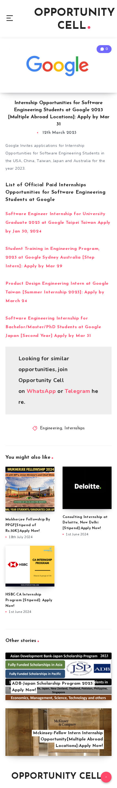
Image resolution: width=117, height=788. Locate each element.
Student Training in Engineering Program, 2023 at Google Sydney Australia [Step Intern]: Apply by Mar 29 (52, 257)
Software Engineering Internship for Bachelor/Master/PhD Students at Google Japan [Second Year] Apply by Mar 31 (53, 327)
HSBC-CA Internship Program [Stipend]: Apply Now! (28, 600)
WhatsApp (41, 391)
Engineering (51, 428)
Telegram (78, 391)
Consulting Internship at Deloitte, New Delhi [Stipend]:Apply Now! (85, 522)
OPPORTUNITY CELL (74, 20)
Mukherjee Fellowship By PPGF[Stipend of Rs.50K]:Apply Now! (27, 525)
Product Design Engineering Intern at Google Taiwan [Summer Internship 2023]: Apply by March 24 (57, 292)
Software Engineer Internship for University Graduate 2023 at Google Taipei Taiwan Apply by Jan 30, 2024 (57, 223)
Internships (74, 428)
